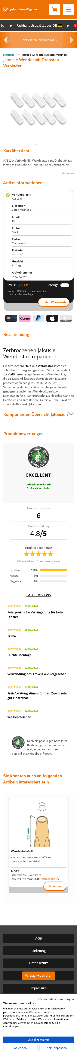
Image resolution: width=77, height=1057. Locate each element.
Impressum (39, 988)
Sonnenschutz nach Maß (39, 40)
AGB (38, 938)
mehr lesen (66, 173)
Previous (5, 40)
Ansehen (55, 886)
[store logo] (20, 10)
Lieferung (39, 951)
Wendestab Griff (22, 851)
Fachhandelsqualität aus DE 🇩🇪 (36, 25)
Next (72, 40)
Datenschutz (38, 963)
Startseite (8, 54)
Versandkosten (39, 291)
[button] (36, 144)
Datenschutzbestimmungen (55, 999)
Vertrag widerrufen (38, 975)
